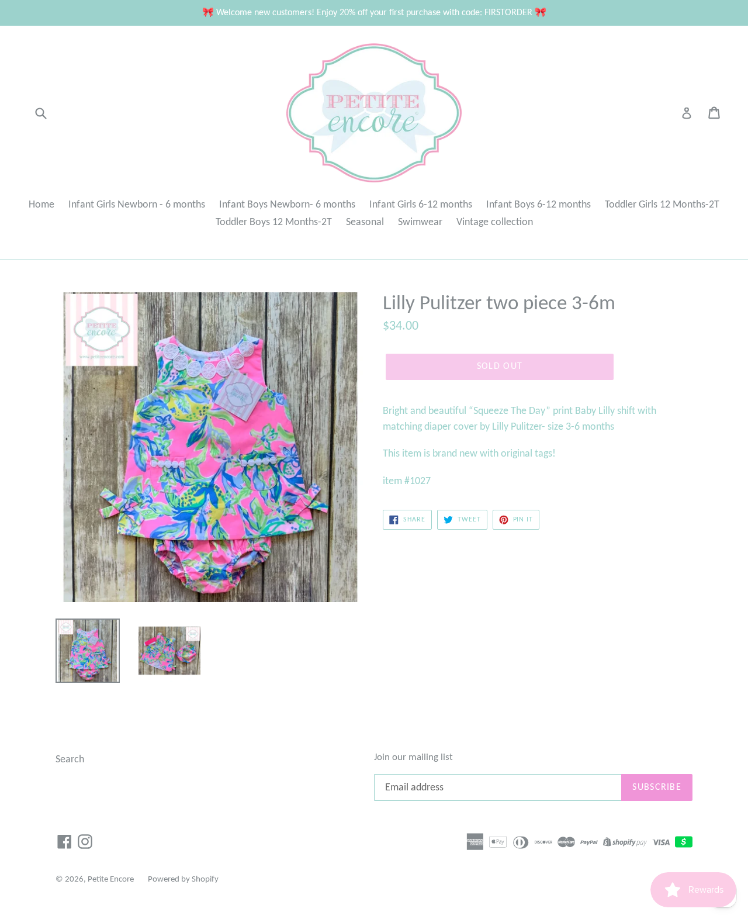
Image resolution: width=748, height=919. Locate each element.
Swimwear (420, 222)
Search (70, 759)
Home (41, 204)
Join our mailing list (413, 757)
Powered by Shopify (183, 879)
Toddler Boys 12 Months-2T (274, 222)
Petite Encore (111, 879)
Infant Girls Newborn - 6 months (136, 204)
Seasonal (365, 222)
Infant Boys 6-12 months (538, 204)
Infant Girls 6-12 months (420, 204)
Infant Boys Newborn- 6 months (287, 204)
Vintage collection (494, 222)
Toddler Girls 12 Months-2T (662, 204)
